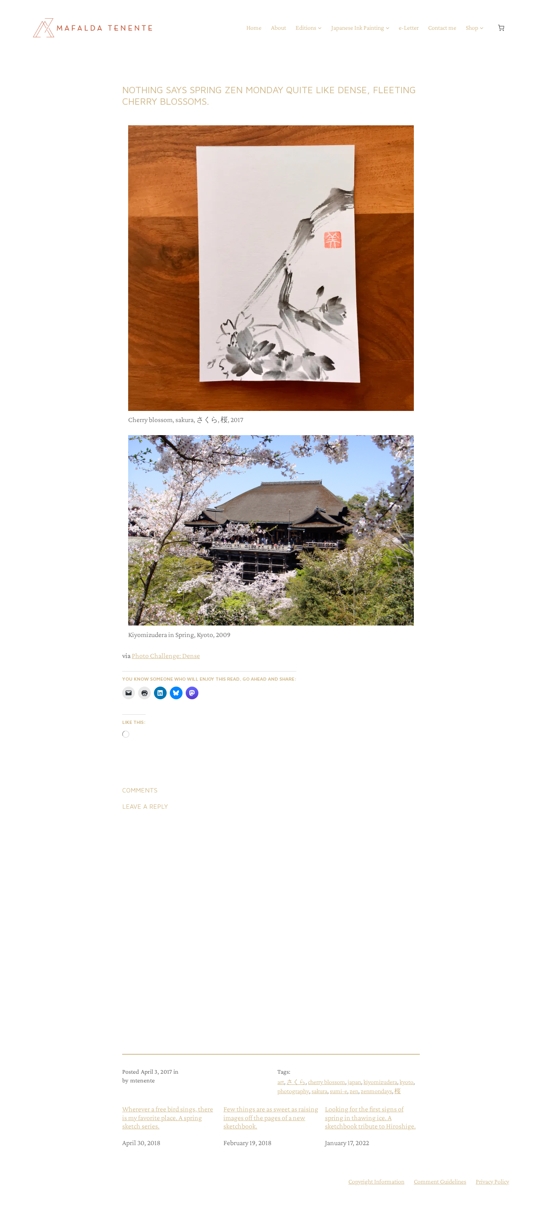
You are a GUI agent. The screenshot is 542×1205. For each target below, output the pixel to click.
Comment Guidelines (440, 1181)
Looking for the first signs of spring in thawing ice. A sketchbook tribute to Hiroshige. (370, 1117)
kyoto (406, 1081)
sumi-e (338, 1091)
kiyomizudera (380, 1081)
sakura (319, 1091)
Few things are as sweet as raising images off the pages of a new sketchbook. (270, 1117)
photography (293, 1091)
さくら (296, 1081)
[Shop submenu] (482, 28)
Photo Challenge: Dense (166, 656)
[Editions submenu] (320, 28)
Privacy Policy (492, 1181)
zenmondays (376, 1091)
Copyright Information (376, 1181)
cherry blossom (326, 1081)
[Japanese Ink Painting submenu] (388, 28)
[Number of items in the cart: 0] (501, 28)
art (280, 1081)
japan (354, 1081)
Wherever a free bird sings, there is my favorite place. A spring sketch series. (167, 1117)
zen (354, 1091)
